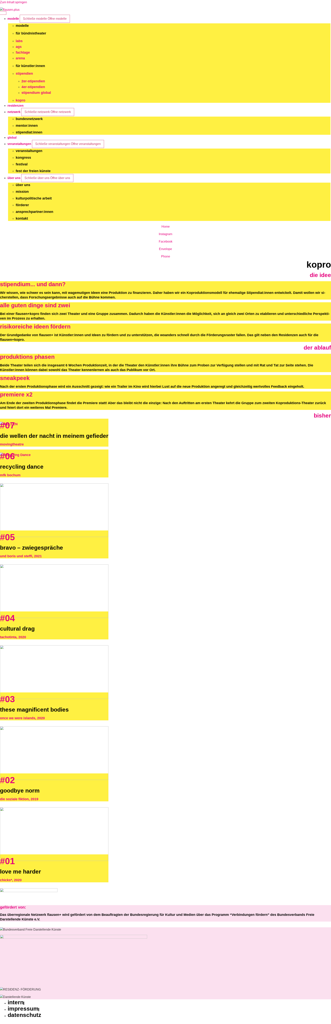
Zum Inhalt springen (13, 2)
